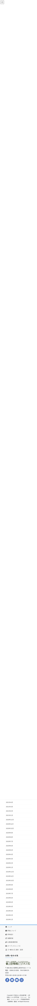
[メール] (12, 980)
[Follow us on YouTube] (17, 980)
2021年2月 (9, 811)
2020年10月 (10, 828)
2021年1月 (9, 815)
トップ (9, 927)
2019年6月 (9, 898)
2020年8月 (9, 837)
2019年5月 (9, 902)
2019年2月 (9, 915)
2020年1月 (9, 867)
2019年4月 (9, 906)
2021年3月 (9, 807)
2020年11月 (10, 824)
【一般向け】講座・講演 (15, 950)
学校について (11, 930)
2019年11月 (10, 876)
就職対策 (10, 938)
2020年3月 (9, 859)
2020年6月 (9, 846)
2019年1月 (9, 919)
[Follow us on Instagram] (22, 980)
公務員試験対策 (12, 942)
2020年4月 (9, 854)
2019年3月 (9, 911)
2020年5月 (9, 850)
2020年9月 (9, 833)
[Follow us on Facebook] (7, 980)
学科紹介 (10, 934)
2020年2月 (9, 863)
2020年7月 (9, 841)
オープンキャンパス (13, 946)
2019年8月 (9, 889)
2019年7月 (9, 893)
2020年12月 (10, 819)
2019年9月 (9, 885)
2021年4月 (9, 802)
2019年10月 (10, 880)
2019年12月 (10, 872)
